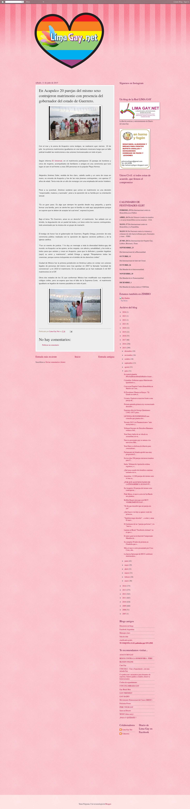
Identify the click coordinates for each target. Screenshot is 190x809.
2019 (124, 332)
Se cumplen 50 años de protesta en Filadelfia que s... (136, 543)
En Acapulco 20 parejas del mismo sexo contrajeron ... (138, 489)
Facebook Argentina (127, 629)
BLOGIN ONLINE (126, 662)
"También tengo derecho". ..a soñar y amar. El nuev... (139, 519)
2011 (124, 598)
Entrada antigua (106, 356)
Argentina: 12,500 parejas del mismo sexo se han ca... (139, 477)
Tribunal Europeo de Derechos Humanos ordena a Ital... (138, 429)
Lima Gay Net (127, 730)
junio (127, 561)
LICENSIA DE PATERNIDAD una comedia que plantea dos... (136, 417)
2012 (124, 594)
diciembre (128, 351)
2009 (124, 606)
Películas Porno (125, 703)
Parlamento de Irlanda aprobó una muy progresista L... (138, 453)
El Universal (56, 161)
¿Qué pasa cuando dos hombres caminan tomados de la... (138, 471)
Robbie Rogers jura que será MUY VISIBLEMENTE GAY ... (136, 501)
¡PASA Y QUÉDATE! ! (128, 717)
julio (126, 371)
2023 (124, 316)
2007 (124, 613)
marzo (127, 573)
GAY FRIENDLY (126, 693)
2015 (124, 347)
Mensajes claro (125, 633)
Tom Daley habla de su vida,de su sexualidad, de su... (136, 435)
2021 (124, 324)
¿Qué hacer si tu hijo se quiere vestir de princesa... (138, 513)
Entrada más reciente (46, 356)
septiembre (129, 363)
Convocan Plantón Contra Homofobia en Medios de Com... (138, 387)
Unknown (125, 734)
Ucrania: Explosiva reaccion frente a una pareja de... (138, 399)
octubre (127, 359)
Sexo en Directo (125, 710)
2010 (124, 602)
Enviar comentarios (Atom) (55, 362)
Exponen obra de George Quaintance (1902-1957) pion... (137, 411)
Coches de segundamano (128, 682)
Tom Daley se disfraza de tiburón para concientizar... (137, 447)
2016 (124, 344)
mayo (127, 565)
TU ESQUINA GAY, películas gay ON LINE (136, 643)
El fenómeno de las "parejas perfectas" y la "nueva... (139, 525)
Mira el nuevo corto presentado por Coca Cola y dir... (138, 549)
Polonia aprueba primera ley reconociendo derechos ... (139, 405)
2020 (124, 328)
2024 (124, 312)
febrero (127, 577)
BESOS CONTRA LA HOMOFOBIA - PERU (136, 658)
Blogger (108, 804)
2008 (124, 609)
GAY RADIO (124, 696)
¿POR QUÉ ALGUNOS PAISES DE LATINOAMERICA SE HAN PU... (137, 483)
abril (126, 569)
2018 (124, 335)
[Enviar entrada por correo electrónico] (71, 331)
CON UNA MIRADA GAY (129, 686)
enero (127, 581)
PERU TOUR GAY (126, 707)
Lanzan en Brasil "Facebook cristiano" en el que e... (138, 531)
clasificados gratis (126, 640)
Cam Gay (123, 665)
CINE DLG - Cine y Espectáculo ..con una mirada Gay (134, 670)
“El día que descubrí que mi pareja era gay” (137, 507)
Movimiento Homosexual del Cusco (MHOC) (136, 700)
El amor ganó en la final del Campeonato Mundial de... (138, 537)
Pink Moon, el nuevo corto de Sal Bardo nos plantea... (138, 495)
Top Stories (124, 301)
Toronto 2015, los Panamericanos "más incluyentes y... (138, 423)
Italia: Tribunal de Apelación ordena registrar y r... (137, 465)
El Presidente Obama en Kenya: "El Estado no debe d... (136, 393)
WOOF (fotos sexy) (127, 714)
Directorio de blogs (126, 626)
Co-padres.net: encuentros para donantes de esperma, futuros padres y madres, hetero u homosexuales (135, 676)
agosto (127, 367)
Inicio (78, 356)
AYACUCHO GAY (126, 654)
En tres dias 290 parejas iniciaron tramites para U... (139, 459)
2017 (124, 340)
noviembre (129, 355)
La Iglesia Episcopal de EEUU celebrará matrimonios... (138, 555)
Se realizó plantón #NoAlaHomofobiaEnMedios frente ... (138, 375)
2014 (124, 586)
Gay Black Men (125, 689)
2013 (124, 590)
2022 (124, 320)
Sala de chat (124, 636)
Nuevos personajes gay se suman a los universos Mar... (137, 441)
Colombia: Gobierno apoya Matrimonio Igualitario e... (138, 381)
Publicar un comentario (50, 345)
